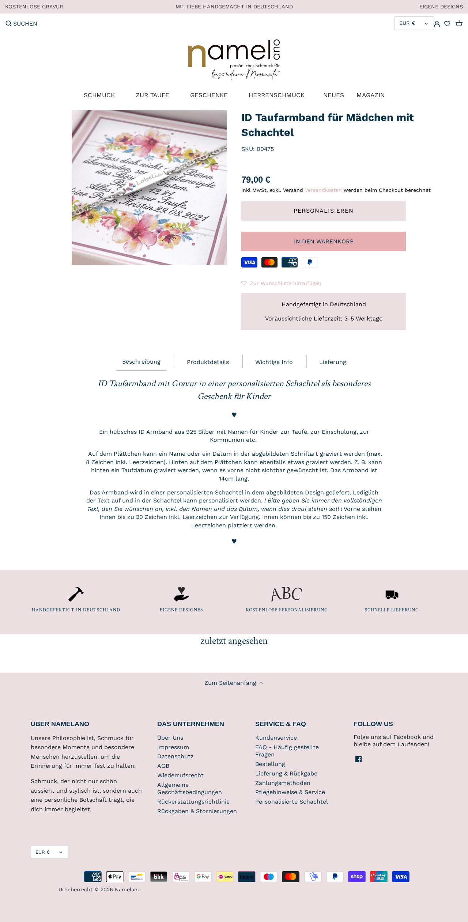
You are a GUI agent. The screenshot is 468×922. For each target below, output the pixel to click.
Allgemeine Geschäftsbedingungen (189, 788)
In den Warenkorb (324, 241)
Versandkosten (323, 190)
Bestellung (270, 763)
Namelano (128, 889)
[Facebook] (358, 759)
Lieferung (332, 361)
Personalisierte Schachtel (291, 801)
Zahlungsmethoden (282, 782)
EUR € (407, 23)
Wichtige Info (274, 361)
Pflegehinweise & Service (290, 792)
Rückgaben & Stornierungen (197, 811)
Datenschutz (175, 756)
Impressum (173, 747)
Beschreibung (141, 361)
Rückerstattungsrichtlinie (193, 801)
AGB (163, 765)
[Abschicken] (8, 24)
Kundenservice (276, 737)
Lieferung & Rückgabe (286, 773)
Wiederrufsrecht (180, 775)
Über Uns (170, 737)
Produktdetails (208, 361)
